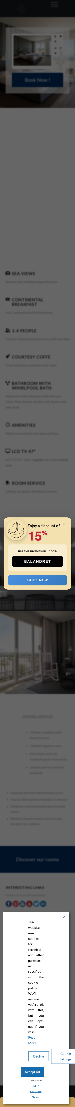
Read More (32, 1040)
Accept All (32, 1072)
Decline (38, 1056)
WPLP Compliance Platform (35, 1091)
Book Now (37, 580)
